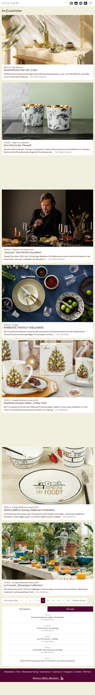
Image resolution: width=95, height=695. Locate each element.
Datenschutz (45, 672)
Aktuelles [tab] (70, 609)
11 (53, 600)
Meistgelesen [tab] (24, 609)
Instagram (68, 672)
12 (58, 600)
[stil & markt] (10, 3)
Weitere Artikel (79, 600)
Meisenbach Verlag (30, 672)
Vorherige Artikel (10, 600)
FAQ (18, 672)
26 (68, 600)
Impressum (57, 672)
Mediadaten (9, 672)
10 (48, 600)
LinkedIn (78, 672)
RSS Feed (87, 672)
